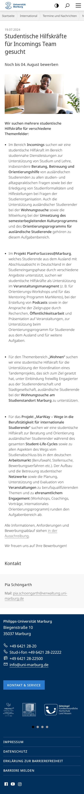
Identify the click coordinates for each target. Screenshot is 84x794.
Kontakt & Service (24, 685)
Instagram (20, 786)
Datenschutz (15, 751)
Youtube (12, 786)
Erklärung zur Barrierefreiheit (33, 761)
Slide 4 (47, 727)
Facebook (5, 786)
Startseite (8, 16)
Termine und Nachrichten (60, 16)
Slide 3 (42, 727)
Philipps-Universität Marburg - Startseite (17, 5)
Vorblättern (74, 716)
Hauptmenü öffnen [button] (78, 5)
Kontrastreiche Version (56, 5)
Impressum (13, 742)
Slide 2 (38, 727)
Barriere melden (18, 770)
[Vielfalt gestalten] (11, 709)
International (28, 16)
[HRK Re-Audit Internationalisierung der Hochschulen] (31, 709)
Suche (67, 5)
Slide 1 (33, 727)
